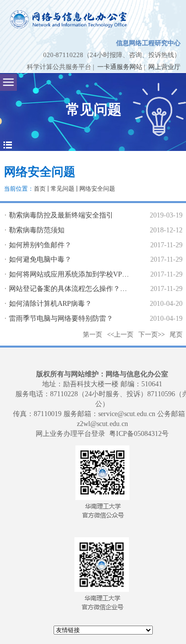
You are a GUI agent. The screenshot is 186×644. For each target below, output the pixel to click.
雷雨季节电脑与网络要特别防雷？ (61, 318)
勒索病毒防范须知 (36, 230)
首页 (40, 188)
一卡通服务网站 (119, 67)
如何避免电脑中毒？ (40, 259)
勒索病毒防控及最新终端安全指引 (61, 215)
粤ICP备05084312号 (139, 433)
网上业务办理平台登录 (70, 433)
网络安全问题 (97, 188)
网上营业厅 (164, 67)
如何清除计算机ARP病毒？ (50, 303)
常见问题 (62, 188)
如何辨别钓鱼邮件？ (40, 245)
